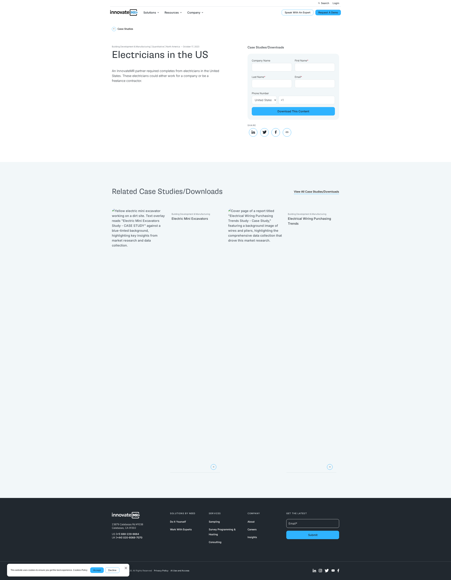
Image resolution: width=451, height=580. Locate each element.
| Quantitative (158, 46)
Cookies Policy (80, 570)
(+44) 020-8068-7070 (129, 537)
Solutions (149, 12)
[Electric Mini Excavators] (213, 467)
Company (193, 12)
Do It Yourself (178, 521)
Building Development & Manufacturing (131, 46)
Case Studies (125, 28)
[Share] (287, 132)
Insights (252, 537)
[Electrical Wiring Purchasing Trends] (330, 467)
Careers (252, 529)
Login (336, 3)
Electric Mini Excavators (190, 218)
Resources (172, 12)
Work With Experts (181, 529)
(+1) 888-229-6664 (127, 533)
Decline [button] (112, 570)
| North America (172, 46)
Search (325, 3)
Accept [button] (97, 570)
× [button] (126, 566)
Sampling (214, 521)
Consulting (215, 542)
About (251, 521)
